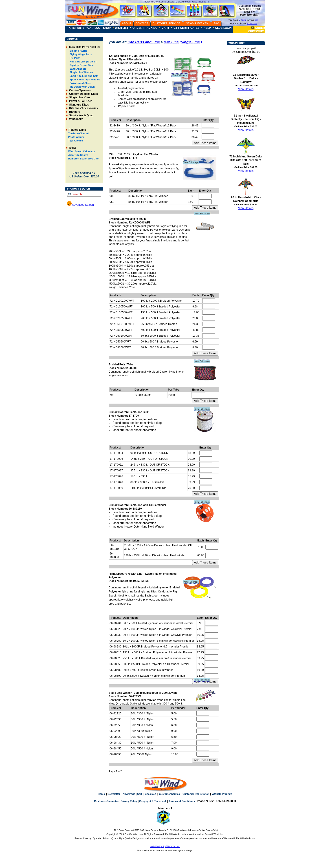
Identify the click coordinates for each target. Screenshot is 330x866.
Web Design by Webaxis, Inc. (165, 846)
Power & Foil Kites (80, 101)
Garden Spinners (79, 90)
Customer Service (169, 794)
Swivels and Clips (79, 83)
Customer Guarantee (106, 801)
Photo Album (76, 137)
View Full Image (179, 75)
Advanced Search (83, 204)
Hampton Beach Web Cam (83, 158)
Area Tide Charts (78, 155)
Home (101, 794)
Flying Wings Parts (80, 54)
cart (256, 20)
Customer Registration (196, 794)
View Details (245, 89)
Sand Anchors (77, 68)
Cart (139, 794)
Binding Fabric (78, 50)
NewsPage (129, 794)
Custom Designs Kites (83, 93)
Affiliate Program (222, 794)
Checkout (252, 23)
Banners (74, 111)
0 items (243, 20)
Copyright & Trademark (153, 801)
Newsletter (114, 794)
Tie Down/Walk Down (82, 86)
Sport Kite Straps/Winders (84, 79)
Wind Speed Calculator (81, 151)
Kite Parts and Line (144, 42)
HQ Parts (74, 58)
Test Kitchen (75, 140)
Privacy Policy (129, 801)
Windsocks (75, 119)
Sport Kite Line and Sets (83, 76)
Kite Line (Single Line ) (83, 61)
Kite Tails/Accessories (83, 108)
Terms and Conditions (182, 801)
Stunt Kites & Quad (80, 115)
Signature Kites (78, 104)
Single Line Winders (81, 72)
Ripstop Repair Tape (81, 65)
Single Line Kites (79, 97)
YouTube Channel (78, 133)
